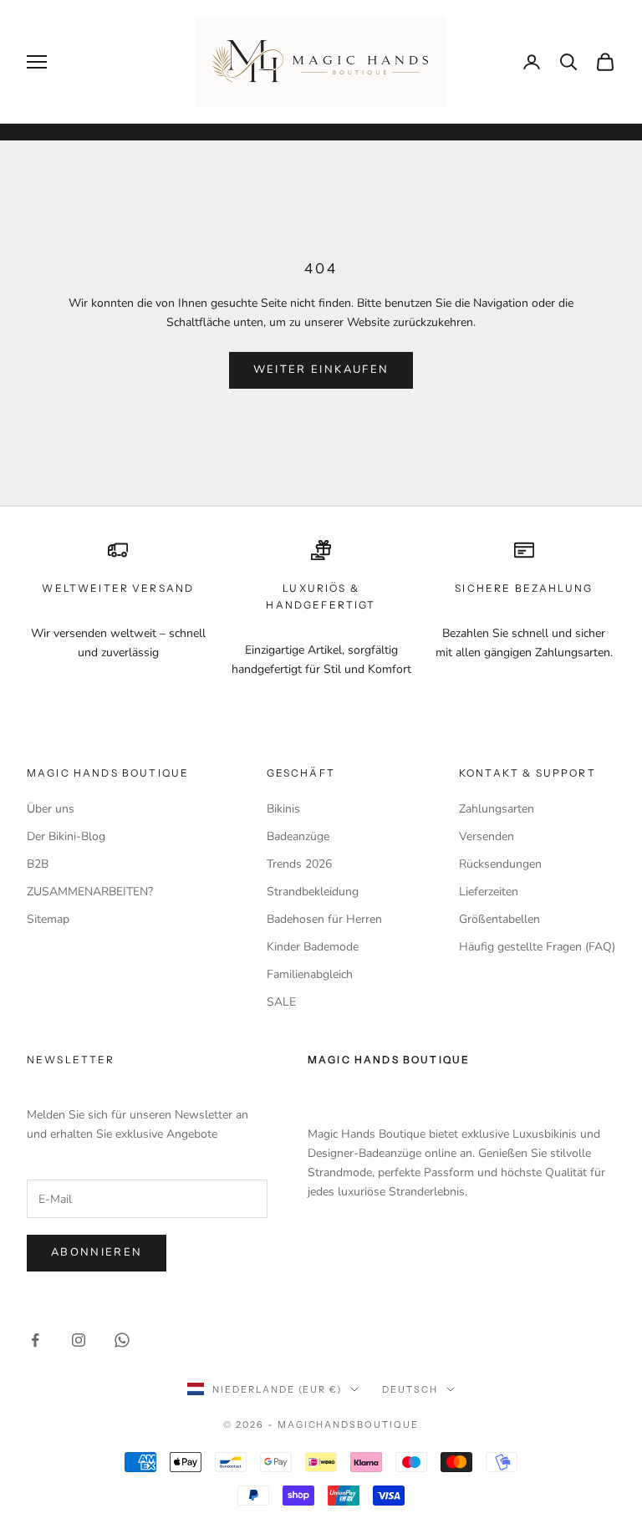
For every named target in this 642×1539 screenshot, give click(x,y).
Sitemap (48, 919)
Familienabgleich (310, 974)
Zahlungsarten (496, 809)
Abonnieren (96, 1252)
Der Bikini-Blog (66, 836)
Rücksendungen (500, 864)
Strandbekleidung (313, 891)
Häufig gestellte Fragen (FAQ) (537, 947)
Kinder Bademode (313, 947)
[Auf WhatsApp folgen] (122, 1340)
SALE (281, 1002)
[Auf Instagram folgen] (78, 1340)
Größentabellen (499, 919)
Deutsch (410, 1389)
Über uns (50, 809)
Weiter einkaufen (321, 369)
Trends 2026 (299, 864)
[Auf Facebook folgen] (35, 1340)
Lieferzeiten (488, 891)
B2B (37, 864)
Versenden (486, 836)
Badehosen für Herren (324, 919)
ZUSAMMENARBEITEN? (90, 891)
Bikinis (283, 809)
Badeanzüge (298, 836)
